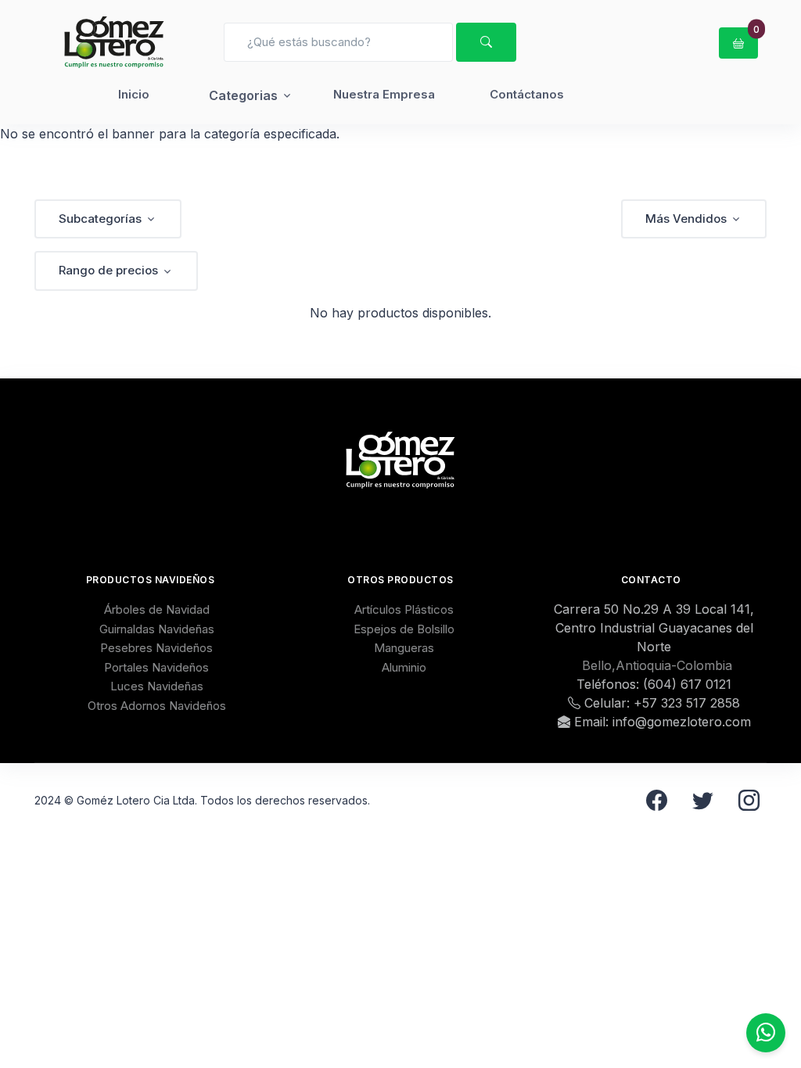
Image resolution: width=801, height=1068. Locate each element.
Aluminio (404, 667)
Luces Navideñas (156, 686)
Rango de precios (108, 270)
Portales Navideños (156, 667)
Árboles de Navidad (157, 609)
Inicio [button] (133, 94)
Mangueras (404, 647)
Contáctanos (527, 94)
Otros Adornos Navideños (157, 705)
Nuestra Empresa (384, 94)
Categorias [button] (243, 95)
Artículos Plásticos (404, 609)
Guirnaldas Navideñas (156, 629)
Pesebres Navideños (156, 647)
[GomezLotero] (114, 42)
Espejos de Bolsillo (404, 629)
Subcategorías (100, 218)
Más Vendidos (686, 218)
